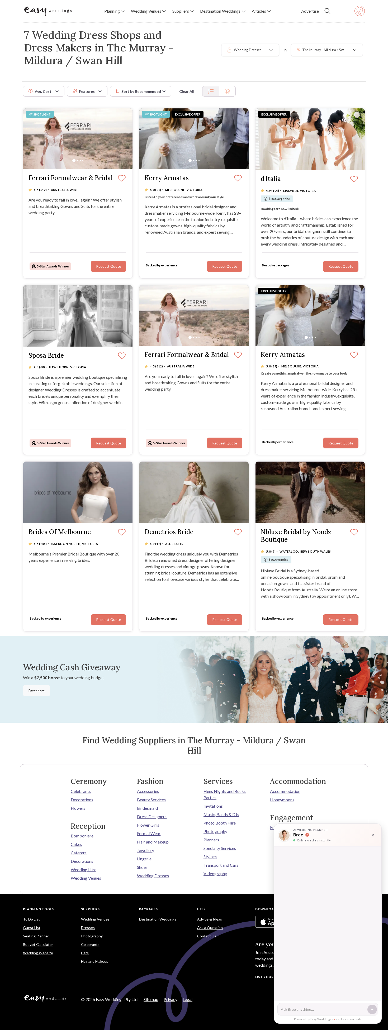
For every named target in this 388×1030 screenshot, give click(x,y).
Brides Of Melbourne (60, 532)
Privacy (170, 999)
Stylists (210, 856)
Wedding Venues (86, 877)
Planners (211, 839)
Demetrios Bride (169, 532)
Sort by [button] (141, 91)
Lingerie (144, 858)
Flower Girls (148, 824)
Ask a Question (210, 927)
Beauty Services (151, 799)
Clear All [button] (186, 91)
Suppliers (90, 909)
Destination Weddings (157, 919)
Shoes (142, 867)
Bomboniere (82, 835)
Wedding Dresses (153, 875)
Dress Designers (152, 816)
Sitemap (151, 999)
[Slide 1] (73, 160)
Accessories (148, 791)
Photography (215, 831)
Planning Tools (38, 909)
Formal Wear (148, 833)
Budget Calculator (38, 944)
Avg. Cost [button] (43, 91)
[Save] (121, 178)
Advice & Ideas (209, 919)
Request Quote (108, 266)
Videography (215, 873)
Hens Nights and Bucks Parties (225, 794)
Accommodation (285, 791)
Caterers (79, 852)
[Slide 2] (77, 160)
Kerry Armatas (167, 178)
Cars (85, 953)
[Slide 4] (82, 160)
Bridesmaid (147, 808)
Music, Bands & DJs (221, 814)
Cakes (76, 844)
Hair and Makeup (153, 841)
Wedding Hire (83, 869)
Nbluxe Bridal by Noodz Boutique (296, 536)
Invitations (213, 805)
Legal (187, 999)
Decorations (82, 799)
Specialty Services (220, 848)
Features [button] (87, 91)
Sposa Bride (46, 356)
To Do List (31, 919)
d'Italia (271, 179)
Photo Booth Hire (220, 822)
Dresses (88, 927)
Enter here (37, 691)
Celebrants (81, 791)
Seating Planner (36, 936)
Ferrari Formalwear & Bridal (71, 178)
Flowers (78, 808)
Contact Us (206, 936)
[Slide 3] (80, 160)
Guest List (31, 927)
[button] (114, 11)
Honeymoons (282, 799)
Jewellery (145, 850)
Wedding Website (38, 953)
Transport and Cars (221, 865)
